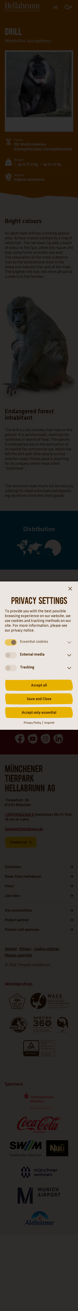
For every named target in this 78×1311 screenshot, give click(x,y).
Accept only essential (39, 712)
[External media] (68, 655)
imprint (49, 722)
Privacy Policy (32, 722)
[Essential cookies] (68, 642)
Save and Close (39, 699)
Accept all (39, 685)
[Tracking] (68, 668)
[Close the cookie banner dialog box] (70, 589)
